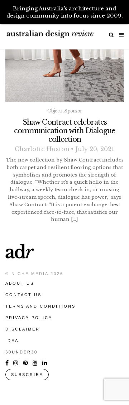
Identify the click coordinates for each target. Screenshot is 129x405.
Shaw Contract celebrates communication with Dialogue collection (64, 131)
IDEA (12, 340)
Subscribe (27, 374)
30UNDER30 (21, 352)
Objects (55, 111)
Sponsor (73, 111)
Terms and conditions (40, 306)
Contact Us (23, 295)
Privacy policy (28, 317)
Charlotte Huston (42, 149)
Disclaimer (22, 329)
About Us (19, 283)
